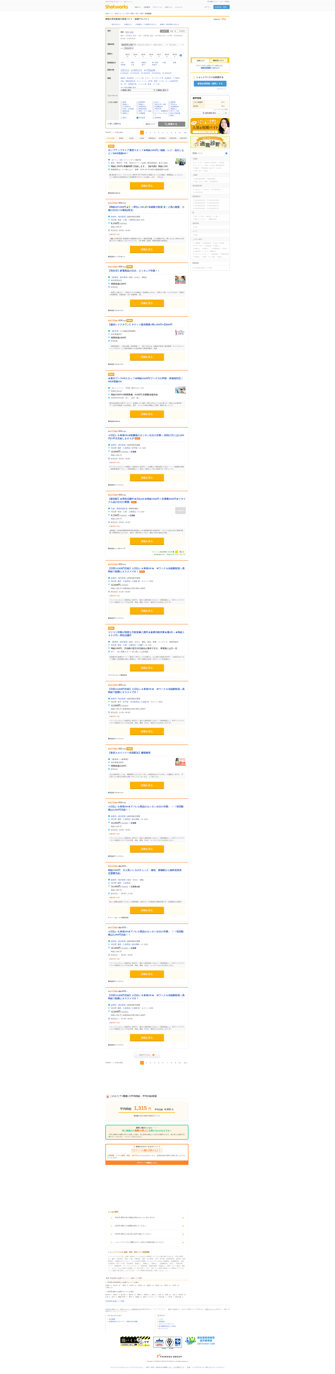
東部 (196, 235)
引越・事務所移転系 (128, 81)
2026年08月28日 (200, 203)
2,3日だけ (136, 70)
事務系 (115, 759)
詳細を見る (147, 185)
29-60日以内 (156, 73)
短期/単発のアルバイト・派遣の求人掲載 (123, 1321)
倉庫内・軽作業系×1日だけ (169, 24)
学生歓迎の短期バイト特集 (114, 1301)
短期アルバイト (210, 1309)
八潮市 (107, 1287)
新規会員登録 (206, 68)
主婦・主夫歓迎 (128, 109)
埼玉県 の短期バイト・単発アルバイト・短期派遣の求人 (123, 1309)
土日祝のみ (127, 106)
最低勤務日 (162, 138)
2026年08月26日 (200, 208)
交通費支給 (159, 106)
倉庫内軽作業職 (200, 179)
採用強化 (158, 118)
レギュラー (179, 7)
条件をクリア (150, 124)
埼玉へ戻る (129, 32)
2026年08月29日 (200, 205)
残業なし (126, 113)
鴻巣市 (149, 1285)
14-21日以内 (134, 73)
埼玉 (196, 227)
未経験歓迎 (175, 106)
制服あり (174, 109)
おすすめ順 (110, 138)
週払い (125, 118)
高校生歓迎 (143, 109)
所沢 (113, 1297)
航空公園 (178, 1297)
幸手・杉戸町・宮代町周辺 (172, 36)
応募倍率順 (183, 138)
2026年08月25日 (213, 203)
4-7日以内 (149, 70)
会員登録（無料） (221, 7)
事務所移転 (211, 179)
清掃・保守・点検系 (201, 171)
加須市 (132, 1285)
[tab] (201, 60)
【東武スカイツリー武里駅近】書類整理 (129, 752)
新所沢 (115, 1294)
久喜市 (174, 1285)
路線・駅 (173, 31)
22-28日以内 (145, 73)
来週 (174, 62)
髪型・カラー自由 (145, 111)
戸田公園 (161, 1297)
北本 (159, 1294)
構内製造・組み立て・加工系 (211, 168)
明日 (132, 62)
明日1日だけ (116, 24)
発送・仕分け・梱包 (201, 181)
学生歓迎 (142, 118)
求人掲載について (212, 1)
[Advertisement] (146, 1076)
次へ (186, 133)
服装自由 (126, 111)
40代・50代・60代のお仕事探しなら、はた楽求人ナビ (165, 1367)
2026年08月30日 (213, 200)
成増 (166, 1294)
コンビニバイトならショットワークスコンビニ (126, 1367)
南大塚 (107, 1294)
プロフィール (157, 7)
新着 (124, 102)
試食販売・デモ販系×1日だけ (146, 24)
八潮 (215, 216)
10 (180, 133)
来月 (143, 65)
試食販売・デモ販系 (172, 78)
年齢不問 (158, 109)
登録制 (173, 102)
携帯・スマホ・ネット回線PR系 (166, 81)
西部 (169, 1309)
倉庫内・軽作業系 (127, 78)
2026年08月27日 (213, 208)
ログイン (207, 7)
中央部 (175, 1309)
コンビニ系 (142, 84)
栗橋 (138, 1294)
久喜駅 (134, 581)
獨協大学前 (121, 1297)
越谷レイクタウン (149, 1297)
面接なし (126, 104)
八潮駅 (140, 645)
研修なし (142, 104)
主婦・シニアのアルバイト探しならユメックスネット (206, 1367)
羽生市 (140, 1285)
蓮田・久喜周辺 (126, 36)
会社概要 (112, 1319)
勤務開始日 (152, 138)
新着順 (121, 138)
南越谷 (137, 1297)
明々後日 (155, 62)
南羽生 (146, 1294)
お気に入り (168, 7)
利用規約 (162, 1321)
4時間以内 (142, 106)
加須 (153, 1294)
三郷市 (124, 1285)
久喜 (106, 1297)
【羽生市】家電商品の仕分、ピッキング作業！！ (134, 270)
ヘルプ (161, 1319)
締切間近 (142, 102)
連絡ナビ (138, 7)
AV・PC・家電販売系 (129, 84)
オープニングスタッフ (202, 254)
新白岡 (209, 216)
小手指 (170, 1297)
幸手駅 (134, 448)
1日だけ (125, 70)
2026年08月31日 (213, 205)
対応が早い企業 (160, 104)
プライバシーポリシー (166, 1324)
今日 (122, 62)
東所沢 (131, 1294)
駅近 (172, 115)
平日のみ (174, 104)
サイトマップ (163, 1328)
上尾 (173, 1294)
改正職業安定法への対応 (167, 1326)
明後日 (144, 62)
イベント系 (139, 78)
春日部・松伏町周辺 (128, 38)
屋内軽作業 (214, 181)
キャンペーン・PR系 (144, 81)
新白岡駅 (135, 819)
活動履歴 (147, 7)
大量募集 (142, 113)
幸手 (196, 216)
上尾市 (166, 1285)
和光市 (157, 1285)
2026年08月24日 (200, 200)
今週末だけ (128, 24)
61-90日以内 (167, 73)
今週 (164, 62)
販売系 (115, 331)
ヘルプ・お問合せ (224, 1)
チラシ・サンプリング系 (154, 78)
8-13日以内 (125, 73)
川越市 (107, 1285)
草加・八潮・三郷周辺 (141, 36)
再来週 (123, 65)
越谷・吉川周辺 (156, 36)
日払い (157, 102)
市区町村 (182, 31)
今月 (132, 65)
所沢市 (115, 1285)
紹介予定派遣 (175, 113)
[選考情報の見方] (210, 113)
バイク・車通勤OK (161, 111)
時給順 (131, 138)
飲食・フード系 (153, 84)
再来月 (154, 65)
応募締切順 (172, 138)
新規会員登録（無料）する (210, 83)
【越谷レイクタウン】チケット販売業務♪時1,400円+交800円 (140, 324)
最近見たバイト (218, 60)
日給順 (142, 138)
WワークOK (175, 111)
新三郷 (123, 1294)
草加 (130, 1297)
